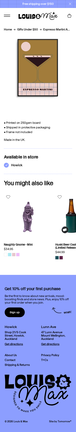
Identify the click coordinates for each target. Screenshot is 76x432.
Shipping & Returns (17, 365)
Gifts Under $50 (27, 29)
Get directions (14, 344)
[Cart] (69, 15)
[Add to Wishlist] (8, 197)
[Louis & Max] (38, 16)
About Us (11, 355)
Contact (10, 360)
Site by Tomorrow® (60, 421)
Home (8, 29)
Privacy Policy (50, 355)
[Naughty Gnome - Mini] (27, 216)
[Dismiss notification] (70, 4)
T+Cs (44, 360)
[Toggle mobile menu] (7, 16)
